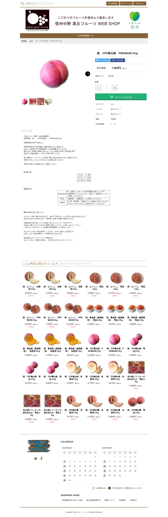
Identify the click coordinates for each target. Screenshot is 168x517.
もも (31, 41)
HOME (23, 41)
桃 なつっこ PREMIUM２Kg (32, 318)
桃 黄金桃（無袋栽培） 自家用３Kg (52, 349)
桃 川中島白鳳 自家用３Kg (94, 411)
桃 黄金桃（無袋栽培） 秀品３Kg (115, 318)
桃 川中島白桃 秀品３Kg (32, 378)
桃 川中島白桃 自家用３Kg (94, 378)
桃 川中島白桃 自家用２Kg (115, 378)
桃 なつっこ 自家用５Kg (73, 288)
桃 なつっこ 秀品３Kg (115, 288)
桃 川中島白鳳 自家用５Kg (115, 411)
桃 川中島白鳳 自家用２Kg (73, 411)
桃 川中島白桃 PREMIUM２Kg (115, 349)
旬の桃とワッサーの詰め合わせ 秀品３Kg (52, 412)
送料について (110, 500)
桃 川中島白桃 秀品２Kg (52, 378)
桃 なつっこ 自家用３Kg (52, 288)
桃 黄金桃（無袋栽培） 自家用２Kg (73, 349)
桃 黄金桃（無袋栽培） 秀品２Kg (136, 318)
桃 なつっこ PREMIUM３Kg (53, 318)
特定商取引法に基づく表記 (72, 500)
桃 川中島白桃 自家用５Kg (73, 378)
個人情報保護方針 (93, 500)
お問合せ (133, 500)
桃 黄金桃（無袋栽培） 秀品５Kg (94, 318)
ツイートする (103, 60)
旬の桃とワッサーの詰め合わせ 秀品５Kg (136, 379)
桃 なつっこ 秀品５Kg (136, 288)
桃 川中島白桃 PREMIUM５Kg (94, 349)
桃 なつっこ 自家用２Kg (32, 288)
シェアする (118, 60)
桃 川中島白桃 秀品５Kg (136, 349)
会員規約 (122, 500)
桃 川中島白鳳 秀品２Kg (136, 411)
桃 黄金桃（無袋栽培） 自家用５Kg (32, 349)
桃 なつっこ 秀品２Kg (94, 288)
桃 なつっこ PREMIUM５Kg (74, 318)
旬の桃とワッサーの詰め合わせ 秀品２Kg (32, 412)
